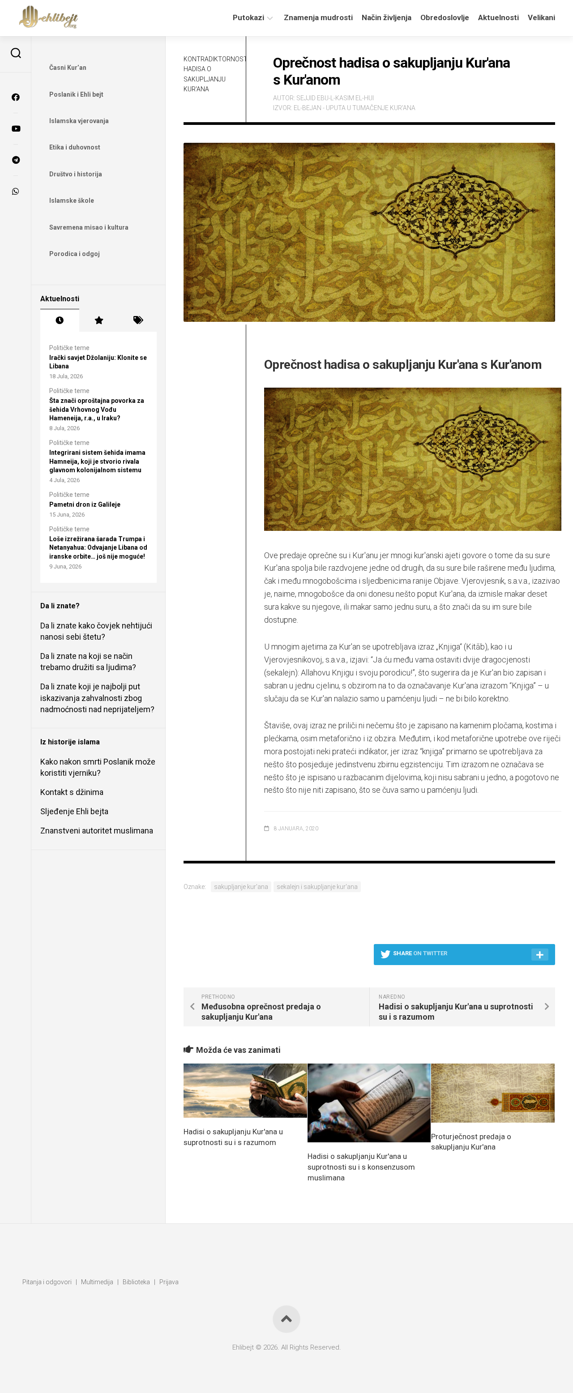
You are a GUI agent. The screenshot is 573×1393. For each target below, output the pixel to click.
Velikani (541, 17)
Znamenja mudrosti (318, 17)
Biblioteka (136, 1282)
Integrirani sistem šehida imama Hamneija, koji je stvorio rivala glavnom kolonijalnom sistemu (97, 461)
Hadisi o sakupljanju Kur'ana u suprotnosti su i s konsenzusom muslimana (361, 1167)
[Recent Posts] (59, 320)
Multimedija (97, 1282)
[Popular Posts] (98, 320)
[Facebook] (16, 97)
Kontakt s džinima (71, 792)
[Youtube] (16, 128)
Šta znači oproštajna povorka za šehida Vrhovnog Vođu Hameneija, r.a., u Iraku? (96, 409)
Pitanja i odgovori (47, 1282)
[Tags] (137, 320)
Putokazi (248, 17)
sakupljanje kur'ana (241, 886)
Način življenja (386, 17)
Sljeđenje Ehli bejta (74, 811)
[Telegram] (16, 160)
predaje (293, 555)
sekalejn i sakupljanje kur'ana (317, 886)
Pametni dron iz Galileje (84, 504)
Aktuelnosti (498, 17)
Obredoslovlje (444, 17)
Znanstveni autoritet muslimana (96, 830)
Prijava (169, 1282)
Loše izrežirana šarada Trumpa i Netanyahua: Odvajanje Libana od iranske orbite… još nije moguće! (98, 547)
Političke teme (69, 347)
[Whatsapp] (16, 191)
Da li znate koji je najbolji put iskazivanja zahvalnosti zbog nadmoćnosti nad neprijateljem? (97, 698)
